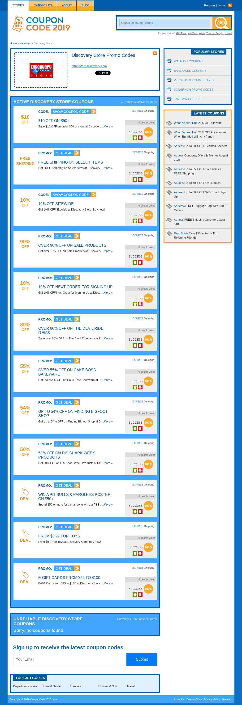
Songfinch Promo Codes (193, 89)
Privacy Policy (212, 699)
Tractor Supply (214, 33)
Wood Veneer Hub (198, 123)
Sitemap (226, 699)
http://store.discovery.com (89, 66)
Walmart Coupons (188, 61)
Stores (18, 5)
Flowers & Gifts (107, 686)
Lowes (228, 33)
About (67, 5)
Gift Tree (181, 33)
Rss (231, 5)
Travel (131, 686)
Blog (85, 5)
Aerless (200, 146)
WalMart (192, 33)
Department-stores (25, 686)
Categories (43, 5)
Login (221, 5)
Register (209, 5)
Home (13, 43)
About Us (179, 699)
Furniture (76, 686)
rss (155, 53)
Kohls (202, 33)
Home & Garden (52, 686)
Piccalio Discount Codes (194, 80)
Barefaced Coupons (190, 70)
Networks (25, 43)
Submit (142, 659)
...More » (107, 126)
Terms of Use (194, 699)
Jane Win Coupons (188, 99)
